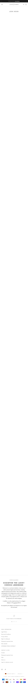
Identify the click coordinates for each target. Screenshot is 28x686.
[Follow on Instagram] (2, 669)
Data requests (4, 643)
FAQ (2, 657)
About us (3, 660)
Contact (3, 652)
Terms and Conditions (6, 634)
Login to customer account (7, 662)
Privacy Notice (4, 636)
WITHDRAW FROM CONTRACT (8, 646)
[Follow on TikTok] (5, 669)
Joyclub (15, 603)
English (20, 673)
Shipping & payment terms (7, 641)
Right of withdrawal (5, 639)
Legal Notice (4, 632)
